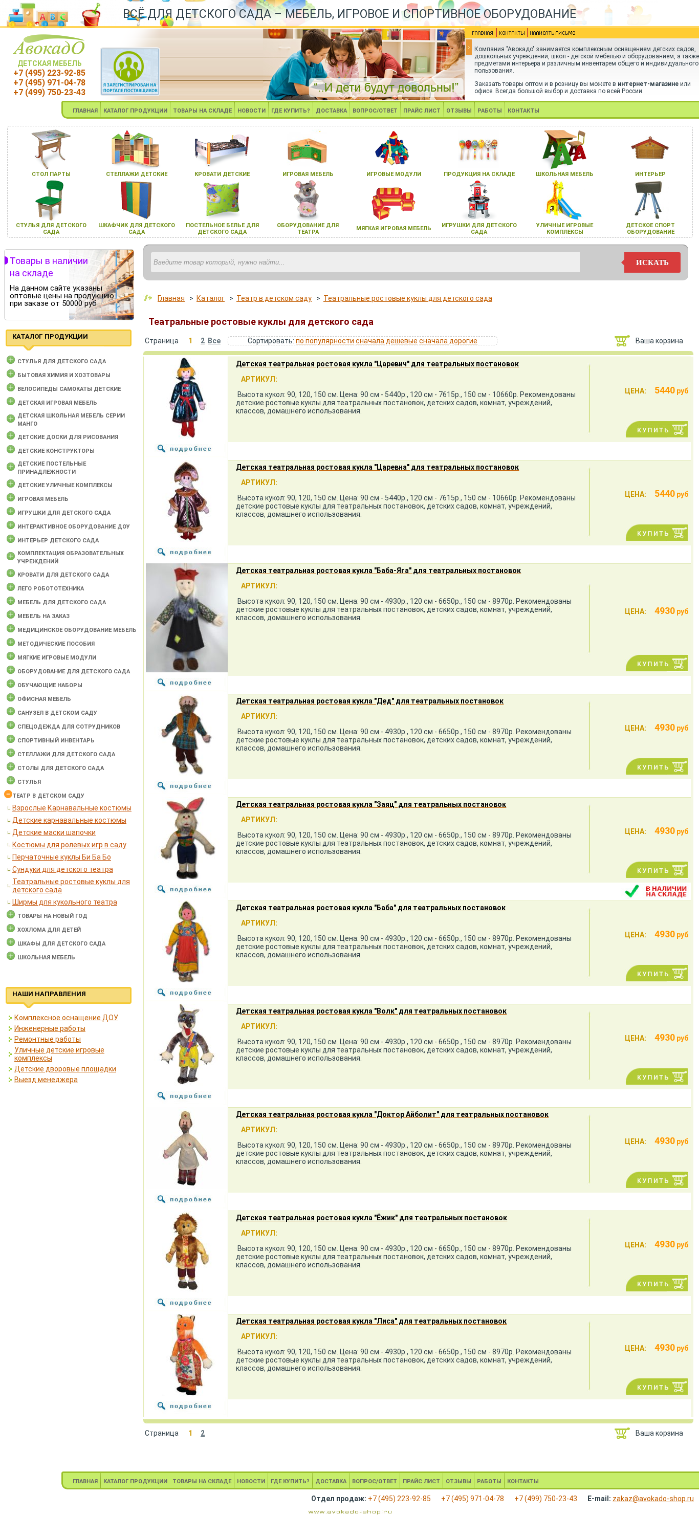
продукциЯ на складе (479, 174)
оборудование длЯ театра (308, 228)
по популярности (325, 341)
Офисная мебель (44, 699)
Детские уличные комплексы (65, 485)
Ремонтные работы (47, 1039)
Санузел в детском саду (57, 713)
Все (214, 341)
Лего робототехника (50, 588)
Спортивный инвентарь (56, 740)
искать (652, 262)
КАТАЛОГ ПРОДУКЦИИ (135, 110)
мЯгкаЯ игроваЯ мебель (393, 228)
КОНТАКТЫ (523, 110)
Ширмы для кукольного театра (64, 902)
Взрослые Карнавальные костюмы (72, 808)
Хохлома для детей (49, 930)
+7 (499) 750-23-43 (49, 92)
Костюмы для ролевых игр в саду (69, 845)
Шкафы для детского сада (61, 943)
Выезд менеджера (46, 1079)
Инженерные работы (49, 1028)
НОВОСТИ (251, 110)
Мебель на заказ (43, 616)
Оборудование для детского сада (73, 671)
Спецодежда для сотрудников (68, 726)
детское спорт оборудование (650, 228)
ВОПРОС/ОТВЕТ (375, 110)
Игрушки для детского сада (64, 513)
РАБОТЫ (489, 110)
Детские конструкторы (56, 451)
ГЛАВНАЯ (85, 110)
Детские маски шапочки (54, 832)
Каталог (210, 298)
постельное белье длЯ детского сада (222, 228)
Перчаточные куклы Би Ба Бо (61, 857)
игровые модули (393, 174)
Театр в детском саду (48, 796)
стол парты (51, 174)
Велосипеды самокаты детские (69, 389)
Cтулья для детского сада (61, 361)
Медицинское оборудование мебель (77, 630)
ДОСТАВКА (331, 110)
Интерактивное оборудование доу (73, 526)
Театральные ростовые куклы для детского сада (407, 298)
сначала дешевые (387, 341)
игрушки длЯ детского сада (479, 228)
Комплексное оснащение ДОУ (66, 1018)
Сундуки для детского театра (62, 869)
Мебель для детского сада (61, 602)
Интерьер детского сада (58, 540)
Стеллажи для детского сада (66, 754)
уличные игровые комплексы (564, 228)
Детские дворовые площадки (65, 1069)
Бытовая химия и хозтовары (64, 375)
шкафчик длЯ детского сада (136, 228)
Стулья (29, 782)
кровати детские (222, 174)
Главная (171, 298)
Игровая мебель (43, 499)
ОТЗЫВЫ (459, 110)
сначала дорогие (448, 341)
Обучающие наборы (49, 685)
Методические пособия (56, 644)
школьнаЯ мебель (565, 174)
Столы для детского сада (60, 768)
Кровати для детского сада (63, 575)
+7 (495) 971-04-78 (49, 82)
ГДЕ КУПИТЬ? (290, 110)
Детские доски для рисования (67, 437)
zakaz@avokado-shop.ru (653, 1499)
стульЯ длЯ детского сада (51, 228)
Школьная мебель (46, 957)
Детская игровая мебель (57, 403)
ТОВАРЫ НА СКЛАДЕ (202, 110)
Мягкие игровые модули (56, 657)
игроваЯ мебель (308, 174)
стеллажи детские (136, 174)
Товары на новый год (52, 916)
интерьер (650, 174)
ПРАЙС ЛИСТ (422, 110)
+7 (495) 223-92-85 (49, 73)
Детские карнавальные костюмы (69, 820)
